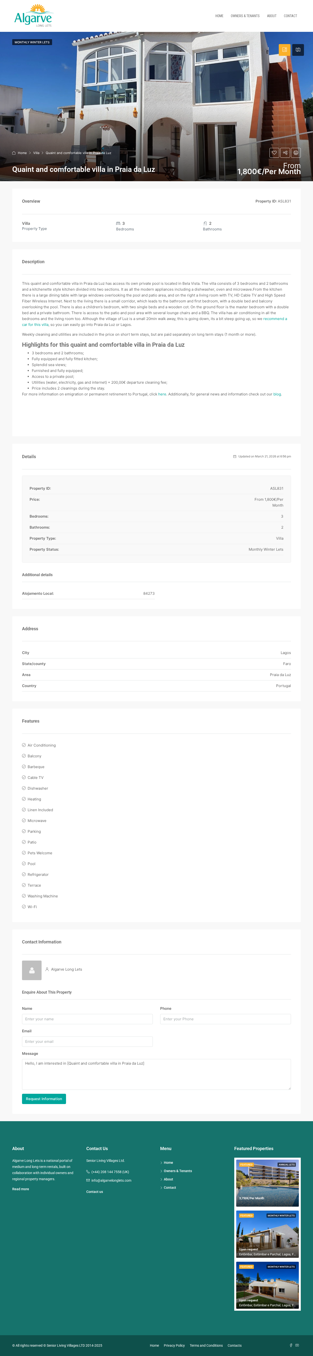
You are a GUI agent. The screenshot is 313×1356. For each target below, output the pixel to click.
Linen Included (40, 810)
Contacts (235, 1345)
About (272, 16)
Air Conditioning (42, 745)
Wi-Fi (32, 906)
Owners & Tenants (245, 16)
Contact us (94, 1192)
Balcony (34, 756)
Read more (20, 1189)
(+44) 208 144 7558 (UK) (110, 1172)
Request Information (44, 1098)
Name (27, 1008)
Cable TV (36, 777)
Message (30, 1053)
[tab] (285, 50)
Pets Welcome (40, 853)
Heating (34, 799)
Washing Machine (43, 896)
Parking (34, 831)
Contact (290, 16)
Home (219, 16)
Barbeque (36, 766)
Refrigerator (38, 874)
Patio (32, 842)
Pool (31, 863)
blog (277, 394)
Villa (36, 153)
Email (27, 1031)
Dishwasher (38, 788)
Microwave (37, 820)
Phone (165, 1008)
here (162, 394)
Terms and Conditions (206, 1345)
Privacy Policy (174, 1345)
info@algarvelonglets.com (111, 1180)
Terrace (34, 885)
